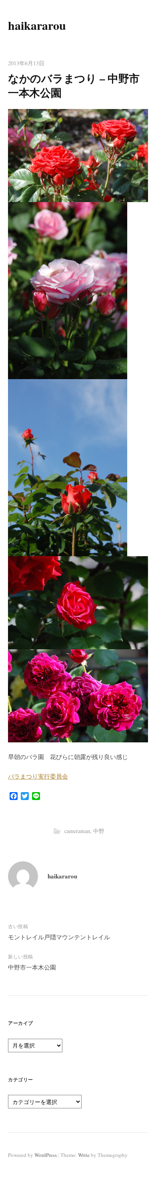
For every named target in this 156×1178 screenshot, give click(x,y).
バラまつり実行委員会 (38, 776)
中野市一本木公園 (32, 967)
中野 (98, 831)
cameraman (77, 831)
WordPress (45, 1155)
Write (84, 1155)
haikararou (37, 25)
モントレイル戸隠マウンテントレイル (59, 937)
